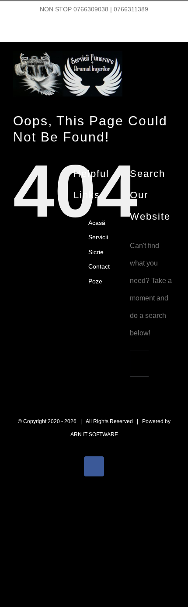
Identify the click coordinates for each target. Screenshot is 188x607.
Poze (95, 281)
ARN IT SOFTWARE (94, 434)
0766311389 (131, 9)
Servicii (98, 237)
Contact (99, 266)
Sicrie (96, 251)
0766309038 (90, 9)
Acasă (96, 222)
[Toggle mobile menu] (171, 66)
